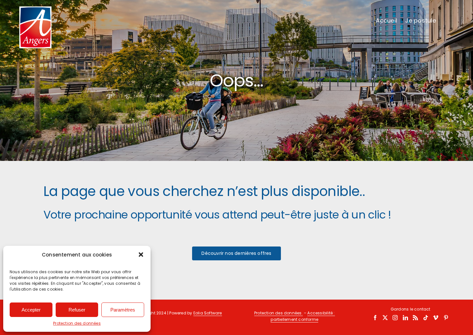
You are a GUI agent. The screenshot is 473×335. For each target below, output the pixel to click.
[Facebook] (375, 317)
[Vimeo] (435, 317)
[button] (141, 254)
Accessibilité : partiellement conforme (303, 316)
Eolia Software (207, 313)
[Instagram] (395, 317)
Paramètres (122, 309)
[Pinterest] (446, 317)
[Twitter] (385, 317)
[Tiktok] (425, 317)
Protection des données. (278, 313)
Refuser (77, 309)
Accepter (31, 309)
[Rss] (415, 317)
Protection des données (77, 323)
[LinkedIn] (405, 317)
